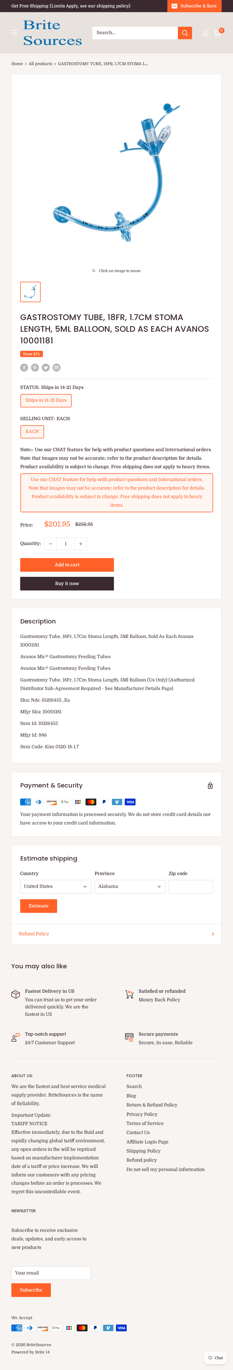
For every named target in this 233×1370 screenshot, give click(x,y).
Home (17, 63)
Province (105, 873)
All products (40, 63)
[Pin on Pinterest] (35, 367)
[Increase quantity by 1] (81, 544)
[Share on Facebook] (24, 367)
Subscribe (31, 1290)
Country (29, 873)
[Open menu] (14, 32)
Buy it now (67, 583)
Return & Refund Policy (151, 1105)
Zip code (178, 873)
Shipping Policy (143, 1151)
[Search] (185, 33)
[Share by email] (57, 367)
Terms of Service (145, 1123)
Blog (131, 1096)
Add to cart (67, 564)
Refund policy (141, 1160)
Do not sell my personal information (165, 1169)
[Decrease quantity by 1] (51, 544)
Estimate (39, 906)
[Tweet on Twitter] (46, 367)
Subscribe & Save (199, 6)
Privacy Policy (141, 1114)
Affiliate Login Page (147, 1142)
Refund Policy (34, 933)
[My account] (205, 33)
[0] (216, 33)
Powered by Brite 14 (30, 1352)
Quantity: (30, 543)
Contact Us (138, 1132)
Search (134, 1086)
